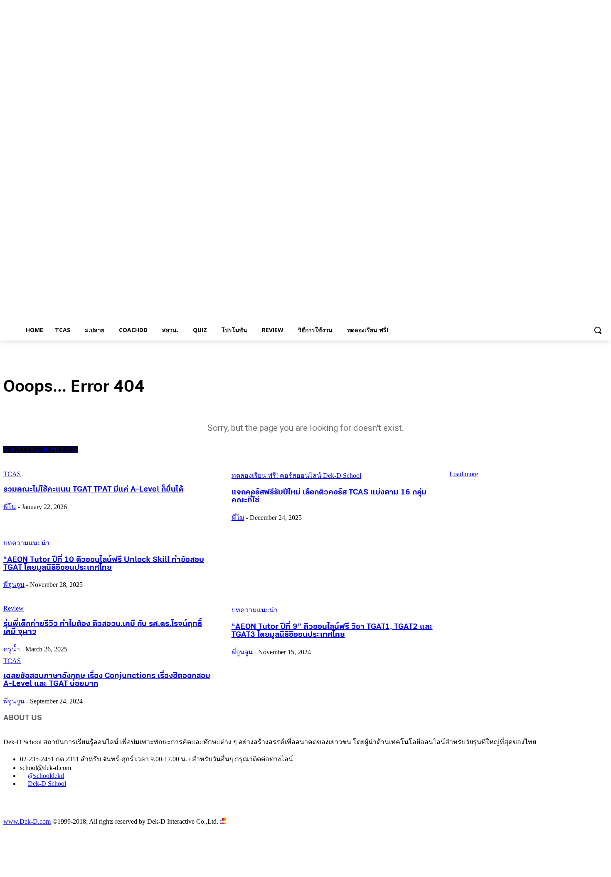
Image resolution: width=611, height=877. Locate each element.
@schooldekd (46, 775)
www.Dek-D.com (27, 821)
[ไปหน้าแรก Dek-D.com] (24, 812)
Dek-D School (47, 783)
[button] (598, 330)
